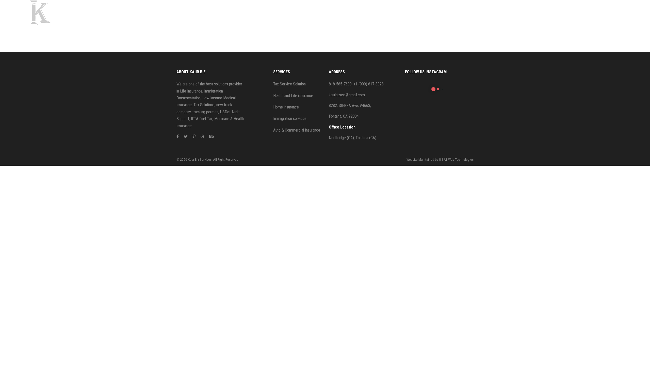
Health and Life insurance (293, 95)
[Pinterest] (194, 136)
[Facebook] (177, 136)
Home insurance (286, 107)
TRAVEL (209, 31)
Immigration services (289, 118)
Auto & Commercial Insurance (296, 130)
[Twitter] (186, 136)
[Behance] (211, 136)
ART (201, 44)
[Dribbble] (202, 136)
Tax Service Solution (289, 84)
